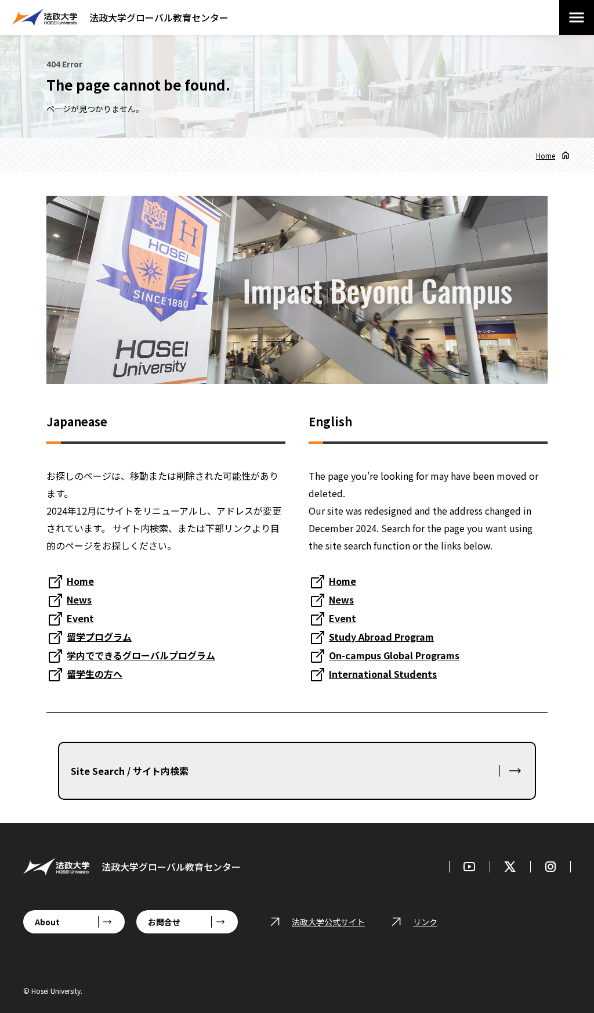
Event (80, 618)
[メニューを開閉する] (576, 17)
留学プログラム (99, 637)
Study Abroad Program (381, 637)
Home (545, 155)
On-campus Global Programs (394, 655)
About (47, 922)
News (79, 599)
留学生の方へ (94, 674)
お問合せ (164, 922)
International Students (383, 674)
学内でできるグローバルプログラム (141, 655)
